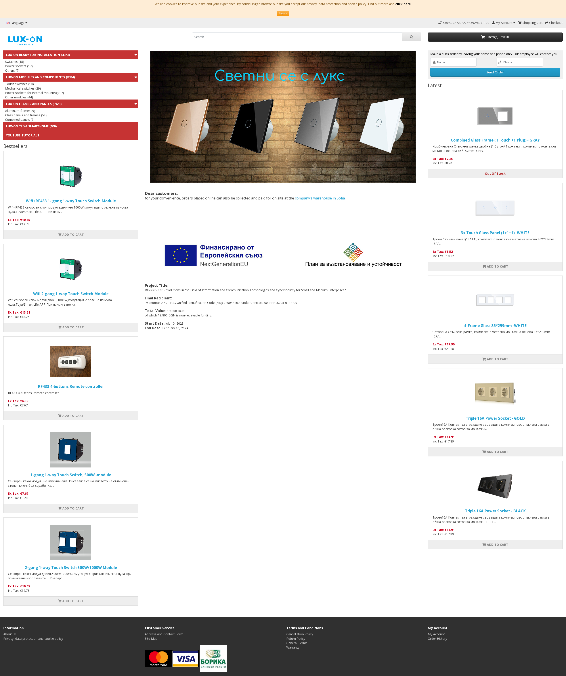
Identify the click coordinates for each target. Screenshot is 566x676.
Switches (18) (14, 61)
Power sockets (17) (19, 66)
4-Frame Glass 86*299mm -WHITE (495, 325)
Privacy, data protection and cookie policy (33, 638)
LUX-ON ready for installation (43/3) (38, 55)
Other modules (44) (19, 97)
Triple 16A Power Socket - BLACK (495, 510)
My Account (436, 634)
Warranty (292, 647)
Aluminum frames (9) (20, 111)
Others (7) (12, 70)
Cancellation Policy (299, 634)
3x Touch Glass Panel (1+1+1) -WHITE (495, 232)
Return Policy (295, 638)
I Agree (283, 13)
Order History (437, 638)
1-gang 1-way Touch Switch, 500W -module (71, 474)
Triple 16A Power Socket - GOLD (495, 418)
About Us (10, 634)
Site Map (151, 638)
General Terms (297, 643)
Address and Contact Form (164, 634)
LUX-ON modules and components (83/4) (40, 77)
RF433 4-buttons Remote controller (71, 386)
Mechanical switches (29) (23, 88)
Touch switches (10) (19, 84)
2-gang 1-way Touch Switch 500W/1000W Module (71, 567)
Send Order (495, 72)
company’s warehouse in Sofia (320, 198)
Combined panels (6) (19, 119)
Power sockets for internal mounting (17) (34, 93)
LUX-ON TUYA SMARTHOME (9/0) (31, 126)
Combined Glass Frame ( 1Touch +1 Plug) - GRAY (495, 140)
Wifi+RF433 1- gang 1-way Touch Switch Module (71, 200)
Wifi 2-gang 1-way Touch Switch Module (71, 293)
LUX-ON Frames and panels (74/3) (34, 104)
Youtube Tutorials (22, 135)
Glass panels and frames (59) (26, 115)
